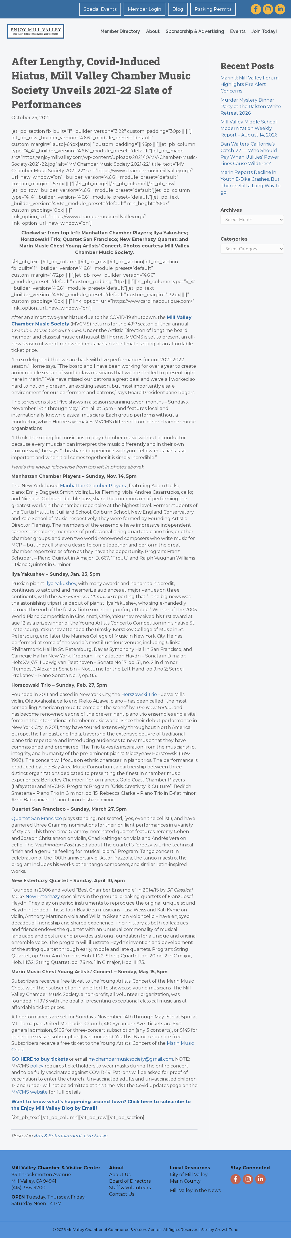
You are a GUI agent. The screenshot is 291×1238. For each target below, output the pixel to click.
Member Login (144, 9)
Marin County (185, 1181)
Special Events (100, 9)
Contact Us (121, 1194)
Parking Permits (213, 9)
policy (36, 1066)
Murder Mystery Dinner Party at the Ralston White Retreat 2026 (251, 106)
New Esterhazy (43, 896)
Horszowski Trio (139, 694)
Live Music (95, 1135)
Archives (231, 210)
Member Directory (120, 31)
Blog (177, 9)
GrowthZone (226, 1229)
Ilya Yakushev (60, 583)
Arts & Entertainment (58, 1135)
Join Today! (264, 31)
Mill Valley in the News (195, 1190)
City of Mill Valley (189, 1174)
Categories (234, 239)
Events (238, 31)
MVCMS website (29, 1092)
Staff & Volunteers (130, 1187)
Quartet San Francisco (36, 818)
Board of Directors (130, 1181)
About (153, 31)
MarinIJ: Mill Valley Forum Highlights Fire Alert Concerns (249, 84)
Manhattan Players (93, 485)
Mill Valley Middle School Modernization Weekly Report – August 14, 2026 (249, 128)
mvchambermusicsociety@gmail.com (130, 1059)
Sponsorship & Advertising (195, 31)
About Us (119, 1174)
